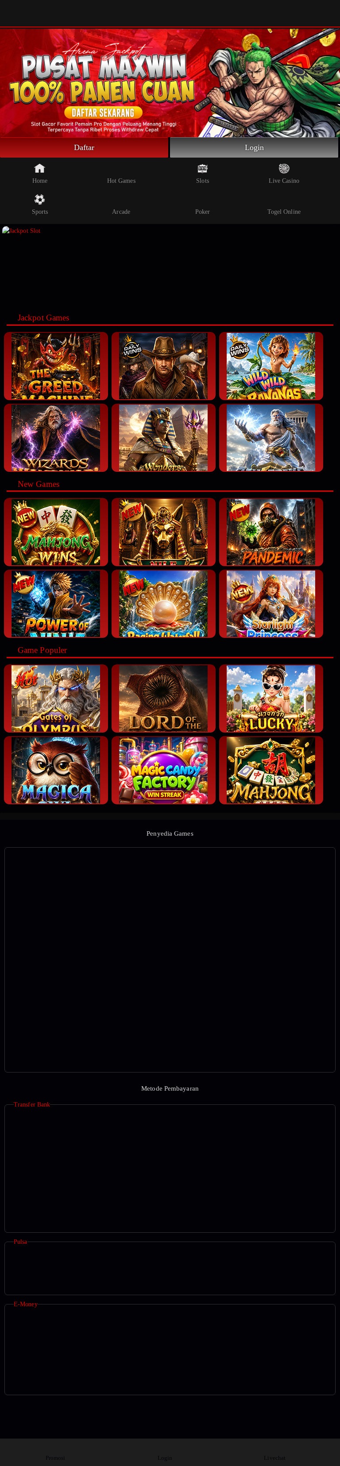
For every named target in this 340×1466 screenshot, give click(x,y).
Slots (202, 180)
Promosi (56, 1457)
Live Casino (284, 180)
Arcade (121, 211)
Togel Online (284, 211)
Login (254, 147)
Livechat (275, 1457)
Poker (202, 211)
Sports (40, 211)
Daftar (84, 147)
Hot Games (121, 180)
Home (39, 180)
